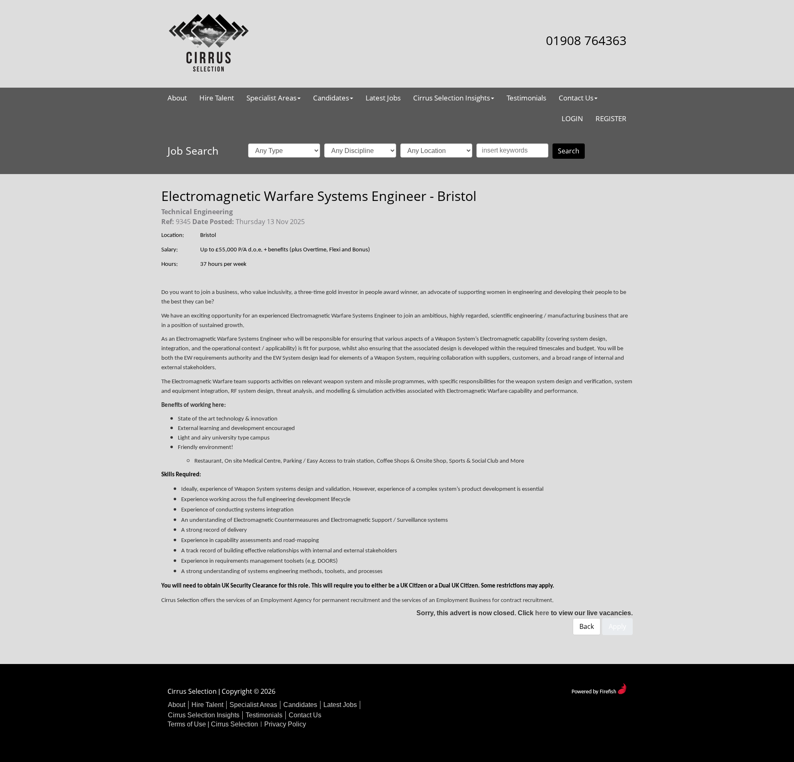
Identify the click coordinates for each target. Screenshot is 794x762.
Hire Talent (216, 98)
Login (572, 118)
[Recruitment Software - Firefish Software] (599, 687)
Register (611, 118)
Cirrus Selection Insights (451, 98)
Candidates (331, 98)
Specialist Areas (271, 98)
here (542, 612)
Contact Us (576, 98)
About (177, 98)
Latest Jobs (383, 98)
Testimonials (526, 98)
